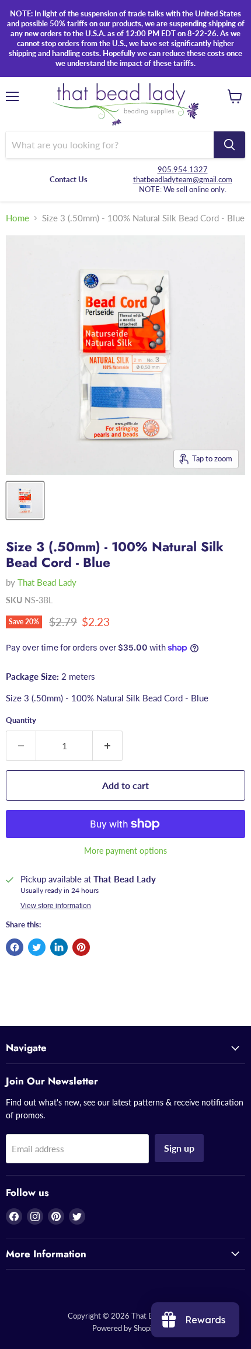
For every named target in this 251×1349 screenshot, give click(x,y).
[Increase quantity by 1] (108, 746)
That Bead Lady (47, 582)
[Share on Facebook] (14, 947)
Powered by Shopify (125, 1328)
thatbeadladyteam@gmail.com (182, 179)
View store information (55, 906)
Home (17, 218)
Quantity (21, 720)
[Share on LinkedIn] (59, 947)
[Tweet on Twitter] (37, 947)
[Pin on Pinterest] (81, 947)
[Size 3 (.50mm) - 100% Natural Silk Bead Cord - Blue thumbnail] (25, 500)
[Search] (229, 144)
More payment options (125, 851)
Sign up (179, 1147)
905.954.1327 (183, 169)
